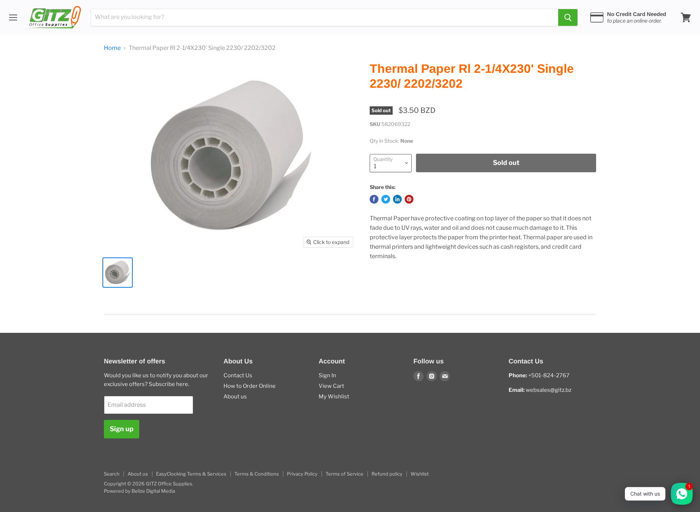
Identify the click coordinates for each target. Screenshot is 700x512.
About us (235, 396)
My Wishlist (334, 396)
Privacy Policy (302, 474)
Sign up (121, 429)
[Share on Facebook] (374, 199)
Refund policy (387, 474)
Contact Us (237, 375)
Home (112, 48)
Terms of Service (344, 474)
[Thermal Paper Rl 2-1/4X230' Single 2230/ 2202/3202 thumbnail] (117, 272)
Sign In (327, 375)
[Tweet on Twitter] (385, 199)
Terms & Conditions (256, 474)
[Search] (568, 17)
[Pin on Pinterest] (409, 199)
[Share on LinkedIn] (397, 199)
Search (112, 474)
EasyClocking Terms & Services (191, 474)
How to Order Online (249, 386)
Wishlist (420, 474)
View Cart (331, 386)
